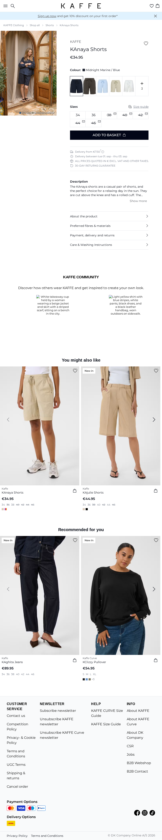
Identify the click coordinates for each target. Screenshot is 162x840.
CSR (130, 746)
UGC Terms (16, 765)
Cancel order (17, 787)
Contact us (16, 716)
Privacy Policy (17, 836)
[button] (109, 216)
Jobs (131, 754)
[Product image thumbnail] (20, 113)
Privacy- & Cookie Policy (21, 740)
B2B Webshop (139, 763)
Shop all (35, 25)
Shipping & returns (16, 775)
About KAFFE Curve (138, 721)
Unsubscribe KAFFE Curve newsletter (62, 735)
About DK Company (135, 735)
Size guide (140, 107)
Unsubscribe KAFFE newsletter (56, 721)
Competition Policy (17, 726)
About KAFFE (138, 711)
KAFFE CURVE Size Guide (107, 713)
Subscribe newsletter (58, 711)
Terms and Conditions (16, 753)
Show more (138, 201)
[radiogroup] (109, 119)
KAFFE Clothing (13, 25)
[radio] (77, 115)
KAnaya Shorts (69, 25)
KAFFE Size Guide (106, 724)
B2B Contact (137, 771)
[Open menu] (4, 6)
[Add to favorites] (146, 43)
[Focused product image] (28, 73)
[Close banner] (155, 16)
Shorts (50, 25)
